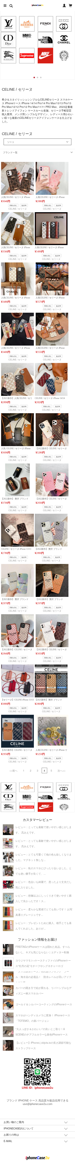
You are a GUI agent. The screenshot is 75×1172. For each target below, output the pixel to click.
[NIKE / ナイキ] (45, 55)
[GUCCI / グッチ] (64, 24)
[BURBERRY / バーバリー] (8, 55)
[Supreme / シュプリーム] (27, 55)
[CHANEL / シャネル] (64, 40)
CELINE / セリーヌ (17, 208)
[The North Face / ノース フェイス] (45, 40)
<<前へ (13, 770)
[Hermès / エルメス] (27, 24)
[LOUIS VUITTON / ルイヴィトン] (8, 24)
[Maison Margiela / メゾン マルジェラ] (27, 35)
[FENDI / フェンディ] (45, 24)
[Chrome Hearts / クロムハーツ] (64, 55)
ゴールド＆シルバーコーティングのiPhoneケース (44, 1004)
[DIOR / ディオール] (8, 40)
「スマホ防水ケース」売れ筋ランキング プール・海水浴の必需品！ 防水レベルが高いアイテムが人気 (43, 977)
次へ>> (62, 770)
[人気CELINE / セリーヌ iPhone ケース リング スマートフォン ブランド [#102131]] (52, 730)
